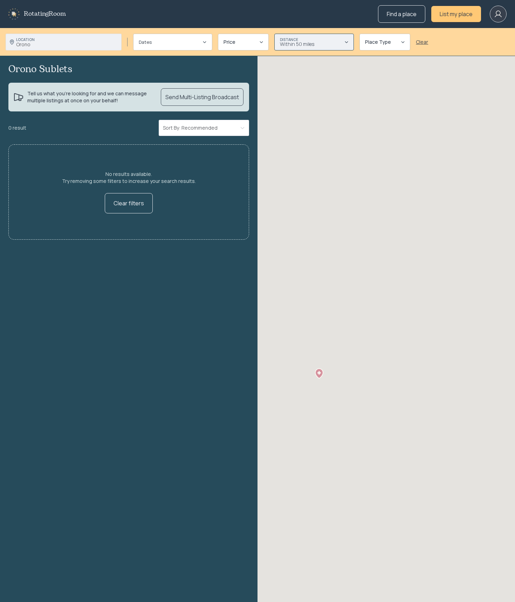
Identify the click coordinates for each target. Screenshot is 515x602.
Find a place (402, 14)
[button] (319, 373)
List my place (456, 14)
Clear (422, 42)
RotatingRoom (45, 14)
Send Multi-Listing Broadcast (202, 97)
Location (25, 39)
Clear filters (129, 203)
